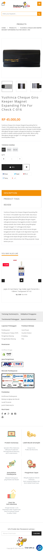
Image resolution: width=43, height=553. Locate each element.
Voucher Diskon (27, 333)
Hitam (9, 150)
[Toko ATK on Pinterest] (12, 413)
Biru (3, 150)
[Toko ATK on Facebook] (2, 413)
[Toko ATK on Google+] (9, 413)
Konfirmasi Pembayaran (9, 396)
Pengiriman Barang (8, 336)
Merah (15, 150)
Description (10, 193)
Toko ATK (21, 548)
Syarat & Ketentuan (28, 319)
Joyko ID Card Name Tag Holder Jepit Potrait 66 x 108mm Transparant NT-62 (21, 290)
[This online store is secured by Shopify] (7, 354)
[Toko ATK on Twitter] (5, 413)
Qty (3, 155)
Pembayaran (6, 330)
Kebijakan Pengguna (28, 314)
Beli (13, 167)
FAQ (23, 339)
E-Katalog (24, 336)
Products (21, 24)
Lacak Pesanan (6, 402)
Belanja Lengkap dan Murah (10, 399)
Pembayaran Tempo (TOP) (10, 333)
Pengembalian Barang (9, 339)
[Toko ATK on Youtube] (2, 416)
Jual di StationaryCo (8, 405)
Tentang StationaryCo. (10, 314)
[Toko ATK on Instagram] (15, 413)
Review (7, 204)
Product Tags (11, 198)
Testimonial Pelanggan (10, 319)
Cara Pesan (25, 330)
